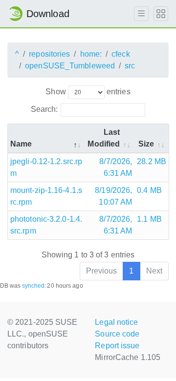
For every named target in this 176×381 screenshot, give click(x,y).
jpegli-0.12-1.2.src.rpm (46, 167)
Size (146, 144)
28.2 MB (151, 161)
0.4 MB (149, 190)
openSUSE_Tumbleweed (70, 66)
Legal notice (116, 322)
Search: (44, 109)
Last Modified (104, 138)
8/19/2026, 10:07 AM (113, 196)
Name (21, 144)
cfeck (120, 54)
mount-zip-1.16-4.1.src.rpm (46, 196)
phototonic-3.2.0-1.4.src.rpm (46, 225)
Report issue (117, 345)
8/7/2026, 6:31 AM (115, 167)
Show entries (87, 91)
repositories (49, 54)
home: (91, 54)
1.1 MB (149, 219)
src (130, 66)
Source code (117, 334)
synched (33, 285)
